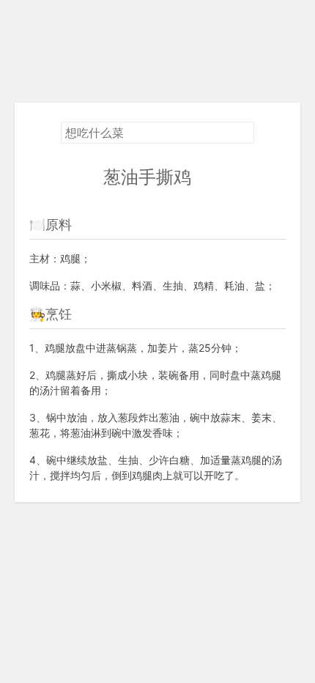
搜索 (242, 133)
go (201, 177)
